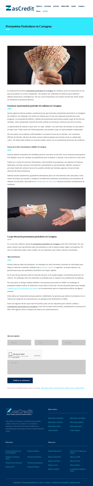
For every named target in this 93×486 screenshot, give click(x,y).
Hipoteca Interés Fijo (54, 457)
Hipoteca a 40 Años (54, 461)
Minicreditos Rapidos (76, 422)
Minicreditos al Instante (55, 422)
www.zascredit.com (31, 482)
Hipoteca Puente (75, 461)
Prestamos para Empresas (35, 463)
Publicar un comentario (21, 380)
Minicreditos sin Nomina (77, 418)
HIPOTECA (39, 6)
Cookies (47, 482)
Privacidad (64, 482)
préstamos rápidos (47, 267)
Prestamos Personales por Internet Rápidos (13, 452)
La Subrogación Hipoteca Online (78, 470)
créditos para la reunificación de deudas (22, 288)
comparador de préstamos (47, 181)
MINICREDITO (65, 6)
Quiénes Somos (74, 482)
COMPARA (81, 6)
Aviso (42, 482)
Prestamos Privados (33, 467)
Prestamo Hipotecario (54, 451)
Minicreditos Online (54, 426)
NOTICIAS (45, 11)
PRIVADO (56, 6)
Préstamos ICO (10, 467)
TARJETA (73, 6)
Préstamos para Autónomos (14, 463)
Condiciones (55, 482)
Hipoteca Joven (53, 465)
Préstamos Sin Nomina (34, 457)
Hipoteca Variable (53, 469)
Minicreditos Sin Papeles (56, 418)
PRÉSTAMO (47, 6)
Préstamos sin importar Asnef (13, 458)
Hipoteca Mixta (75, 465)
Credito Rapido (53, 430)
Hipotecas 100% (75, 457)
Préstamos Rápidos (33, 451)
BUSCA (38, 11)
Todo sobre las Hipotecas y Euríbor (78, 452)
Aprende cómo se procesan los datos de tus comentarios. (63, 388)
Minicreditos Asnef (76, 426)
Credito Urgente (75, 430)
